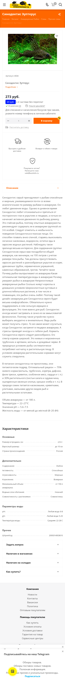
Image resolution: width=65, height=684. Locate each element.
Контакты (32, 598)
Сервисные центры (32, 638)
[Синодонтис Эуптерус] (32, 49)
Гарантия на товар (32, 634)
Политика (32, 606)
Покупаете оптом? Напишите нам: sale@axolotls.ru (32, 170)
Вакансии (32, 602)
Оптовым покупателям (32, 610)
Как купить (32, 622)
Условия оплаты (33, 626)
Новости (32, 594)
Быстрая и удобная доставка (17, 149)
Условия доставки (32, 630)
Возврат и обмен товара (46, 148)
